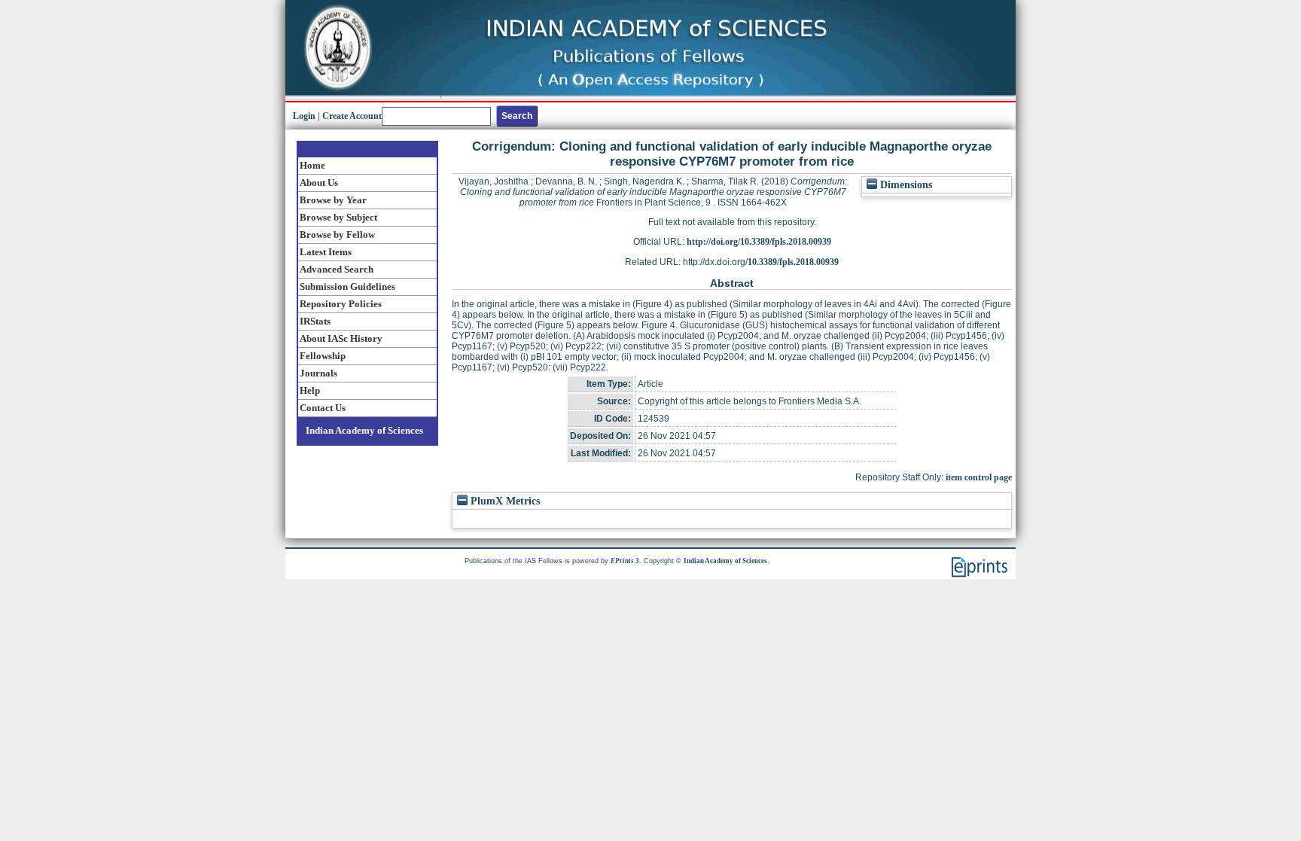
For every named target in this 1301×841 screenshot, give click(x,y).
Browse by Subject (338, 217)
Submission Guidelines (347, 286)
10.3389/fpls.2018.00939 (793, 262)
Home (312, 165)
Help (310, 390)
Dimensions (904, 184)
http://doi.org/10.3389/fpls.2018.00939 (759, 241)
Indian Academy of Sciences (364, 430)
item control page (979, 477)
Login (304, 116)
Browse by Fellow (337, 234)
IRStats (315, 321)
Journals (318, 373)
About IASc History (341, 338)
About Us (319, 182)
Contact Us (323, 407)
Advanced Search (336, 269)
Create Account (352, 116)
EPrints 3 (625, 561)
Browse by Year (333, 200)
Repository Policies (341, 303)
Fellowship (323, 355)
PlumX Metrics (504, 501)
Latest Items (326, 251)
